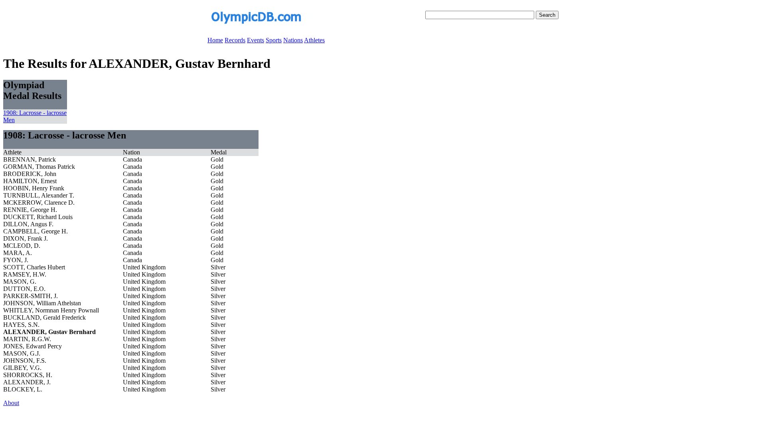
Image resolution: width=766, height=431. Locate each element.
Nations (293, 40)
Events (255, 40)
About (11, 402)
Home (215, 40)
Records (235, 40)
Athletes (314, 40)
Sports (274, 40)
